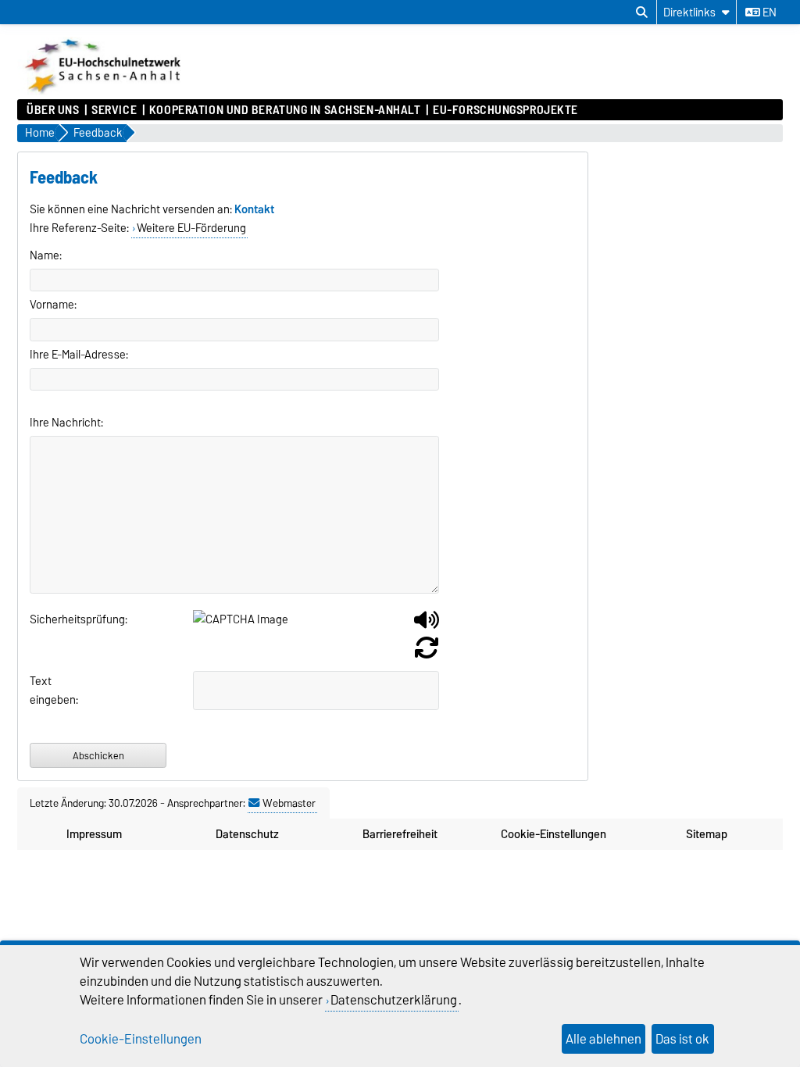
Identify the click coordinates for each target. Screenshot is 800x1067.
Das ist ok (682, 1039)
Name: (46, 255)
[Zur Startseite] (104, 91)
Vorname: (53, 304)
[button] (426, 625)
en (768, 12)
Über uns (53, 110)
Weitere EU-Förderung (191, 228)
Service (114, 110)
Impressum (94, 834)
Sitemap (706, 834)
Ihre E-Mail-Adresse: (79, 354)
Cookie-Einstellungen (553, 834)
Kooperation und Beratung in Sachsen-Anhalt (285, 110)
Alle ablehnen (603, 1039)
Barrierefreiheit (400, 834)
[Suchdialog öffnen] (642, 12)
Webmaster (289, 803)
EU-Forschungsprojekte (505, 110)
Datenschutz (247, 834)
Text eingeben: (49, 690)
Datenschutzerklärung (393, 1000)
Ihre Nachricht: (66, 422)
